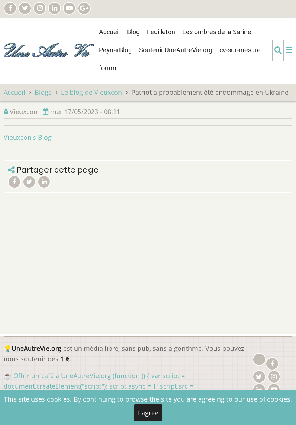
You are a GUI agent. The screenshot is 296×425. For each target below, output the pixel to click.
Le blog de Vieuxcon (91, 92)
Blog (133, 32)
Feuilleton (161, 32)
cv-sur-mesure (240, 50)
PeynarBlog (115, 50)
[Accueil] (49, 49)
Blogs (43, 92)
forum (107, 68)
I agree (148, 412)
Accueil (109, 32)
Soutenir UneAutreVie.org (175, 50)
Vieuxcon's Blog (28, 137)
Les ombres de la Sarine (216, 32)
